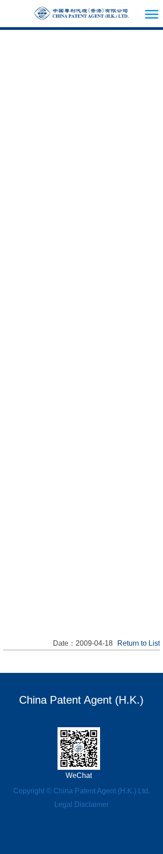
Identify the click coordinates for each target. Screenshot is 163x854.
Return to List (138, 643)
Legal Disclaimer (81, 804)
